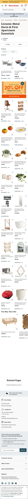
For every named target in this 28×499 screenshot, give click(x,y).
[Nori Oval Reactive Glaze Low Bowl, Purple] (18, 76)
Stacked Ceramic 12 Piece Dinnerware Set (6, 279)
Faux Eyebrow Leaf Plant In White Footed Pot (7, 162)
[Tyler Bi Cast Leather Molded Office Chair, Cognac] (1, 119)
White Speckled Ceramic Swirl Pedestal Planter (20, 303)
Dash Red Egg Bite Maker (5, 303)
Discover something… (8, 9)
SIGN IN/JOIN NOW (14, 96)
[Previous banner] (1, 1)
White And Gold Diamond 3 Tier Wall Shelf (21, 279)
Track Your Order (5, 403)
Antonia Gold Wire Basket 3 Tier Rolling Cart (7, 255)
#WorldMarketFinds (14, 478)
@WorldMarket (5, 478)
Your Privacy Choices (9, 496)
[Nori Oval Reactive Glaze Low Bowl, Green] (16, 76)
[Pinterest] (12, 483)
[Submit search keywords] (24, 10)
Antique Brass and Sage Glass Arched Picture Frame (20, 256)
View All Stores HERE (6, 427)
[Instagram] (9, 483)
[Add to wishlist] (12, 58)
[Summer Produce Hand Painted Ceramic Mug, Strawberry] (1, 190)
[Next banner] (26, 1)
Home (2, 20)
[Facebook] (2, 483)
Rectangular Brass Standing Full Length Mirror (19, 210)
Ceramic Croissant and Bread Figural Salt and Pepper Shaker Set (20, 163)
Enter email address (8, 450)
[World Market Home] (14, 5)
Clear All (3, 54)
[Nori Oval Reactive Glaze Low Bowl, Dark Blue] (15, 76)
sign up (23, 450)
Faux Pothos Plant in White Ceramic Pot (19, 185)
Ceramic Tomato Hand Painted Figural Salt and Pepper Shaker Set (7, 139)
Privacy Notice (14, 493)
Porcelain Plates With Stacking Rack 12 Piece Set (6, 72)
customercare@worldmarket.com (9, 418)
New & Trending (8, 20)
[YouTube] (16, 483)
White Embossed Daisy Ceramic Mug (20, 233)
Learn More (16, 2)
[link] (25, 5)
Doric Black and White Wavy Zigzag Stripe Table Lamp (6, 210)
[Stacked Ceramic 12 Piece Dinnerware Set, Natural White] (1, 284)
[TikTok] (6, 483)
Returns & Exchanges (6, 405)
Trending (15, 20)
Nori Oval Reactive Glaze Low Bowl (21, 71)
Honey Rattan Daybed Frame (8, 332)
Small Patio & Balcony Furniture (14, 385)
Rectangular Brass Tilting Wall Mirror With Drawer (7, 233)
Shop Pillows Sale (14, 16)
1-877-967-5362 (5, 414)
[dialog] (14, 492)
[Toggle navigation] (2, 5)
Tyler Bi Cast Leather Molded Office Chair (6, 114)
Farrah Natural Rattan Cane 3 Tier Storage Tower (20, 115)
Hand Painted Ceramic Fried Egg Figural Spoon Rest (20, 139)
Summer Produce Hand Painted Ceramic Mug (6, 185)
